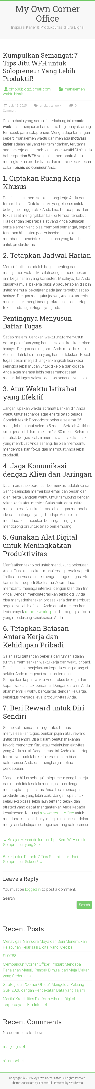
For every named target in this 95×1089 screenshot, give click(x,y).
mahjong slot (14, 1046)
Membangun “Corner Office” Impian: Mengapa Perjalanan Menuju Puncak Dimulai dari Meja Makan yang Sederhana (46, 970)
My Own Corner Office (47, 13)
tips (51, 105)
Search (9, 898)
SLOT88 (9, 955)
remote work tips (39, 611)
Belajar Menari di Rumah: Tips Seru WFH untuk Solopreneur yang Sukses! (44, 842)
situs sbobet (13, 1061)
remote (43, 105)
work (58, 105)
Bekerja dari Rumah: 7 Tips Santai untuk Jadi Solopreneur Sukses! (40, 859)
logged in (33, 889)
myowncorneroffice (57, 813)
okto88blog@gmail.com (30, 89)
